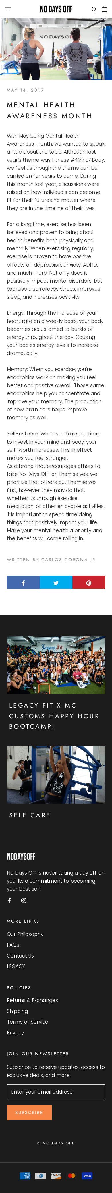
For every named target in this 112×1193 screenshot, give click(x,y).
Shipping (17, 1011)
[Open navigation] (8, 9)
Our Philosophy (25, 934)
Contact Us (20, 955)
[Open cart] (104, 9)
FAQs (13, 944)
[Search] (94, 8)
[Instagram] (23, 900)
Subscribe (29, 1112)
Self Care (30, 815)
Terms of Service (27, 1021)
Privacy (15, 1032)
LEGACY (16, 966)
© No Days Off (56, 1143)
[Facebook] (9, 900)
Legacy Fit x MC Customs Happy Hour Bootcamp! (54, 716)
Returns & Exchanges (32, 1000)
